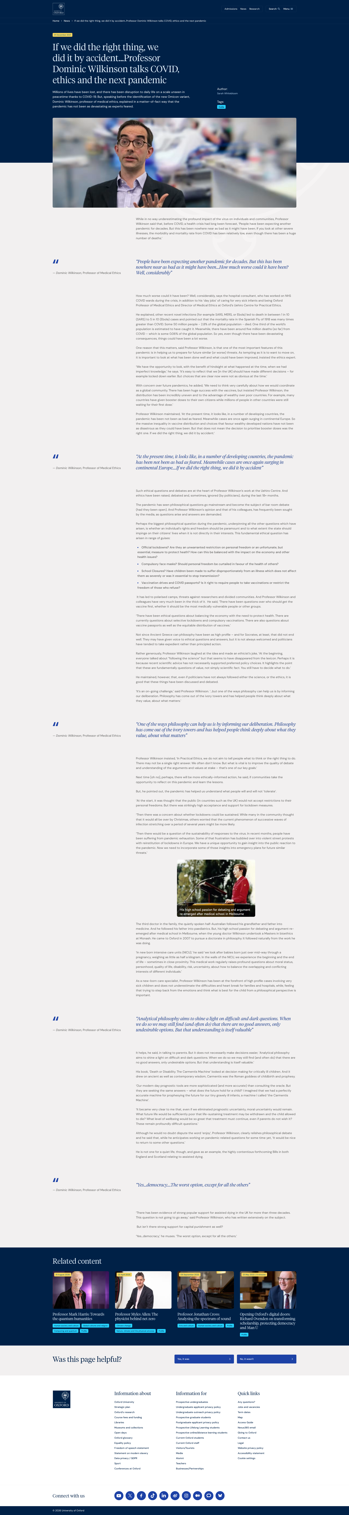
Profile (221, 107)
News (243, 8)
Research (254, 8)
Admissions (231, 8)
